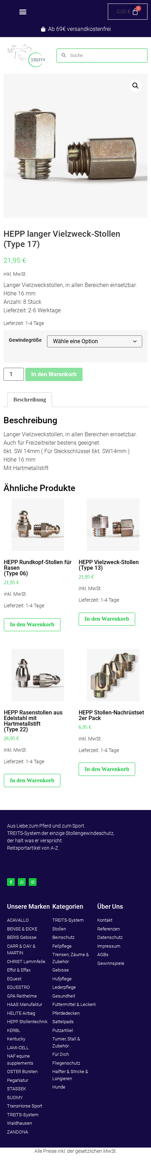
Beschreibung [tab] (29, 400)
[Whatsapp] (22, 882)
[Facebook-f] (11, 882)
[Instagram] (33, 882)
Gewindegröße (25, 340)
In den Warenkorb (54, 374)
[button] (22, 12)
